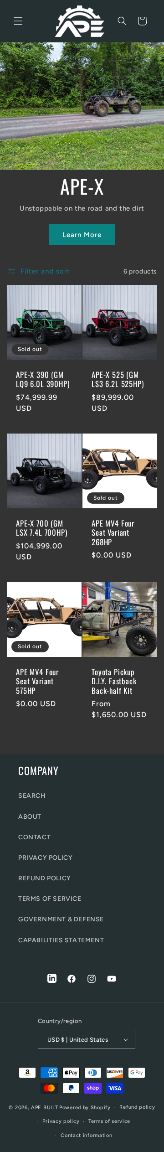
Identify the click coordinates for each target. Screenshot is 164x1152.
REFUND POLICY (44, 878)
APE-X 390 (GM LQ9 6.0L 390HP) (43, 379)
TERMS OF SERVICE (50, 899)
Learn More (82, 235)
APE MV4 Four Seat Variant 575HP (37, 681)
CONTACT (34, 837)
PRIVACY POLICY (45, 858)
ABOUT (29, 817)
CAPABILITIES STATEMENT (61, 940)
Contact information (86, 1135)
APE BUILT (44, 1108)
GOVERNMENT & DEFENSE (61, 919)
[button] (18, 21)
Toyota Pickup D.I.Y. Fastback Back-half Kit (114, 681)
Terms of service (109, 1121)
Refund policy (137, 1107)
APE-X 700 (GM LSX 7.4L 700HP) (41, 528)
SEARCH (32, 796)
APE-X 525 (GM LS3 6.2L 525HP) (118, 379)
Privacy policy (60, 1121)
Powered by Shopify (85, 1108)
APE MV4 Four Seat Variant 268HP (113, 533)
